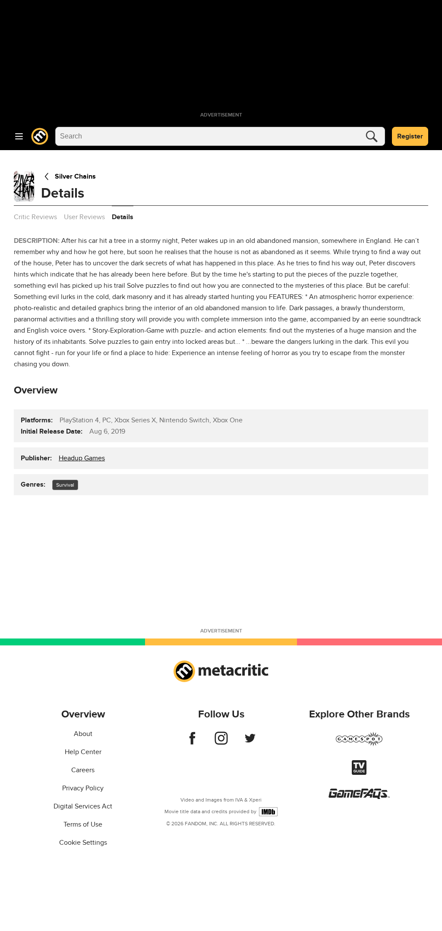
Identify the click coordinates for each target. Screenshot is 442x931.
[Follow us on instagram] (221, 742)
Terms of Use (82, 824)
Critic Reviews (35, 217)
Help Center (83, 752)
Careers (83, 770)
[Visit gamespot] (359, 744)
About (83, 734)
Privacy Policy (83, 788)
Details (122, 217)
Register (410, 136)
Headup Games (82, 458)
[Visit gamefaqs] (359, 797)
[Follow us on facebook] (192, 742)
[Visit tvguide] (359, 772)
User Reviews (84, 217)
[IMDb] (268, 811)
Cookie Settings (83, 842)
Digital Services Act (83, 806)
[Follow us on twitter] (250, 742)
